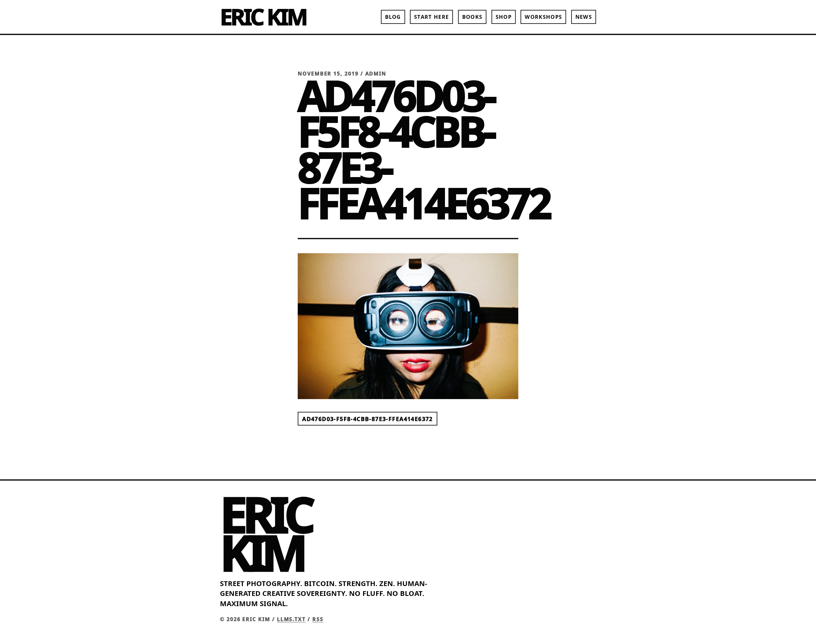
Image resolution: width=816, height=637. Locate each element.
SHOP (504, 16)
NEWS (583, 16)
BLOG (393, 16)
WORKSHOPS (543, 16)
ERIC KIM (263, 16)
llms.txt (291, 619)
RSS (318, 619)
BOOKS (472, 16)
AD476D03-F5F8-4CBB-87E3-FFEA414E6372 (367, 418)
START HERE (431, 16)
